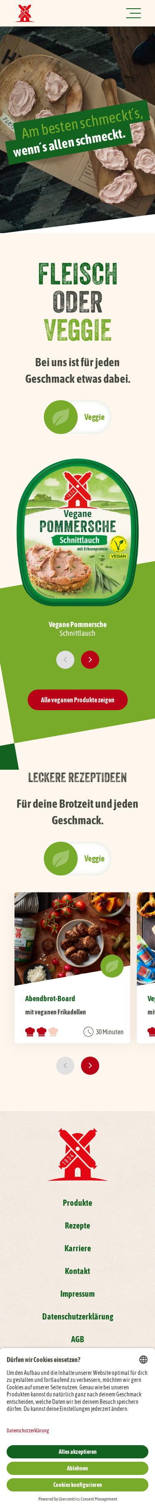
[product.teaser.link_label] (77, 546)
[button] (65, 660)
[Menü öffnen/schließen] (133, 13)
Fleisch (61, 417)
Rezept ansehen (72, 967)
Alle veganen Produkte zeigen (77, 700)
